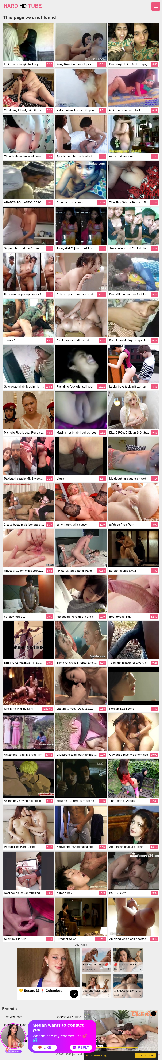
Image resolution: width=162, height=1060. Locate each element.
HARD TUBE (23, 6)
